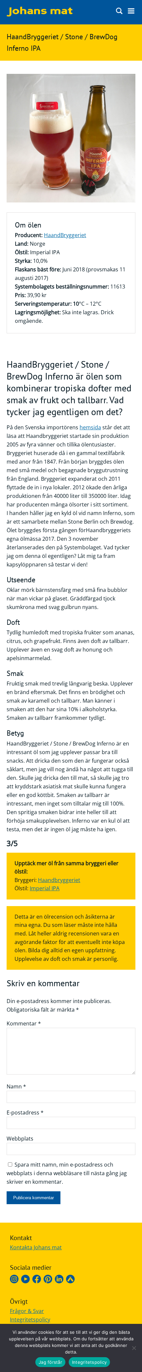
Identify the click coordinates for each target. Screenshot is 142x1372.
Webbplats (20, 1138)
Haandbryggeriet (59, 880)
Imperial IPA (44, 888)
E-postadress (25, 1112)
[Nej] (133, 1348)
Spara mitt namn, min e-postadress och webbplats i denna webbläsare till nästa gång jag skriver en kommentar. (67, 1173)
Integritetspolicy (30, 1319)
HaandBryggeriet (65, 235)
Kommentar (24, 1023)
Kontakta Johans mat (36, 1247)
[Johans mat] (40, 14)
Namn (16, 1086)
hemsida (90, 427)
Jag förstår (50, 1362)
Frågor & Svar (27, 1311)
